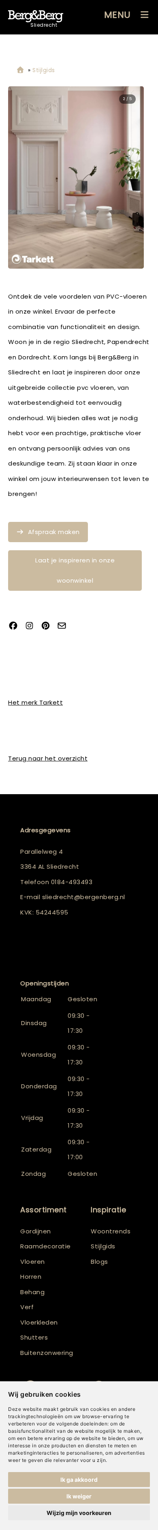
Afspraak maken (54, 532)
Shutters (34, 1337)
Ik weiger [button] (79, 1496)
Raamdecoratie (45, 1246)
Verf (27, 1307)
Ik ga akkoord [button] (79, 1479)
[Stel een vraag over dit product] (65, 626)
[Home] (20, 70)
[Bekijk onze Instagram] (32, 626)
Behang (32, 1292)
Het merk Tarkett (35, 702)
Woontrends (110, 1231)
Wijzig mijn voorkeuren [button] (79, 1512)
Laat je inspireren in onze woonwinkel (75, 570)
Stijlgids (103, 1246)
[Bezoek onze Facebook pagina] (16, 626)
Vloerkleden (39, 1322)
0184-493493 (72, 882)
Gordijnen (35, 1231)
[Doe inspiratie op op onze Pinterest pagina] (49, 626)
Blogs (99, 1261)
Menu (117, 15)
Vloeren (32, 1261)
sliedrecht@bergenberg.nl (83, 897)
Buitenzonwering (46, 1352)
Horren (30, 1276)
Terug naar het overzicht (48, 758)
